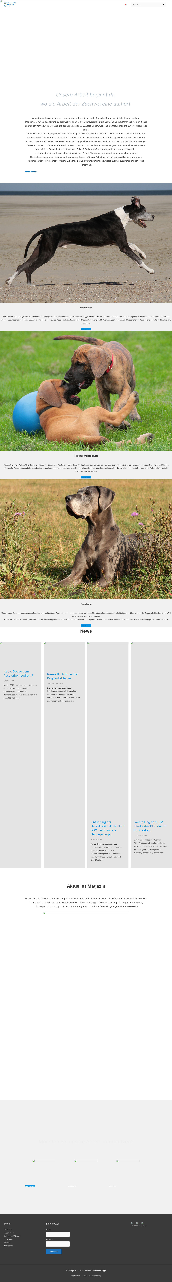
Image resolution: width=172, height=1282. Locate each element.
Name (48, 1229)
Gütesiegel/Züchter (12, 1236)
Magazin (117, 4)
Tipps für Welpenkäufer (88, 4)
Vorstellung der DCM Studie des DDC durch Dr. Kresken (149, 826)
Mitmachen (8, 1246)
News (56, 4)
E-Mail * (49, 1239)
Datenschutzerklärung (92, 1276)
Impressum (75, 1276)
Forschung (105, 4)
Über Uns (47, 4)
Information (67, 4)
